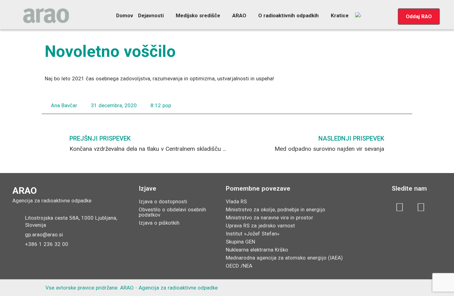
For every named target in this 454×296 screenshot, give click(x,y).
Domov (124, 15)
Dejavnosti (151, 15)
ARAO (239, 15)
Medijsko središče (198, 15)
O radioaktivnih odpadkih (288, 15)
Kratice (340, 15)
